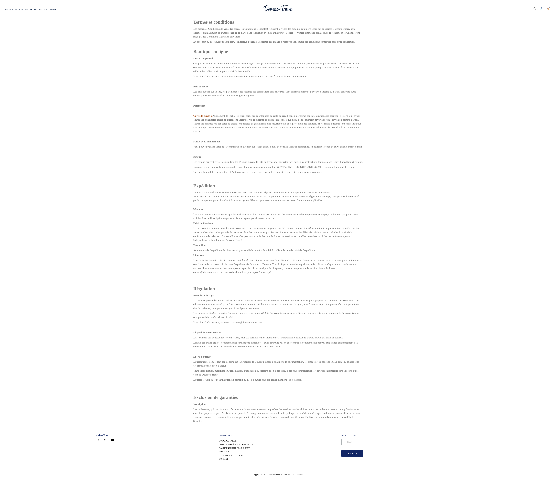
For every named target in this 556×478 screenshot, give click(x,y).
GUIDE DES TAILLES (228, 441)
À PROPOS (43, 10)
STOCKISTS (224, 452)
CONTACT (53, 10)
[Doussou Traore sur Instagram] (105, 440)
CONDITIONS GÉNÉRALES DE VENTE (236, 444)
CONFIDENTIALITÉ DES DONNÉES (234, 448)
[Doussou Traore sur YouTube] (112, 440)
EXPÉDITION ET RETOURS (231, 455)
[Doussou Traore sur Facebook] (98, 440)
